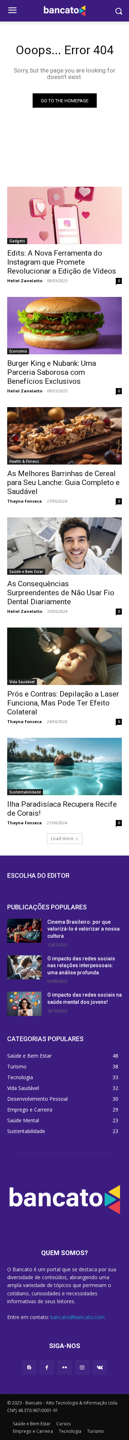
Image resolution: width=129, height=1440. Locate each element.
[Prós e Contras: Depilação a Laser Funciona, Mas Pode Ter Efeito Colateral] (64, 656)
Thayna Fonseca (24, 501)
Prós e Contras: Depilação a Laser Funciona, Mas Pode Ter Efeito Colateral (63, 703)
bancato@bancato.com (78, 1317)
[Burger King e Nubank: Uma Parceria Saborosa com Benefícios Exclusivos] (64, 325)
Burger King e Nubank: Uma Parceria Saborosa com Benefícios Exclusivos (51, 372)
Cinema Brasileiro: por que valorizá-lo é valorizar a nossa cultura (83, 929)
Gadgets (17, 240)
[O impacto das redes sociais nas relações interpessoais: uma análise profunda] (24, 967)
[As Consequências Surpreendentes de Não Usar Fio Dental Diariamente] (64, 546)
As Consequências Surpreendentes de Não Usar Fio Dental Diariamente (60, 592)
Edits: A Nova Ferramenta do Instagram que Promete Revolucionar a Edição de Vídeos (61, 262)
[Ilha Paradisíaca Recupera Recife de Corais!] (64, 766)
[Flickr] (64, 1367)
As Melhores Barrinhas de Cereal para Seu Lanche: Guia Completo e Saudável (63, 482)
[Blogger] (29, 1367)
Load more (62, 838)
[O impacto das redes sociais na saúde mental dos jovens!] (24, 1004)
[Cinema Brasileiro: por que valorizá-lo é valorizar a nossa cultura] (24, 931)
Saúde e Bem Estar (26, 571)
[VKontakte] (100, 1367)
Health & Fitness (24, 461)
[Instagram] (82, 1367)
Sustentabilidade (25, 791)
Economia (18, 351)
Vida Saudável (22, 681)
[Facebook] (47, 1367)
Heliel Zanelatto (24, 280)
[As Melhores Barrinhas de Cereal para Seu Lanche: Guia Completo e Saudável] (64, 436)
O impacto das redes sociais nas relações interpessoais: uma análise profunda (81, 965)
